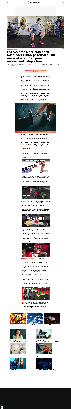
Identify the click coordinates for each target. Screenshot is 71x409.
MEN (9, 49)
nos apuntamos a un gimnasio (29, 75)
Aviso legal (21, 394)
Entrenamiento (14, 49)
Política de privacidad (38, 394)
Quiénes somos (16, 394)
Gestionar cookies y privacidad (29, 394)
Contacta (51, 394)
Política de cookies (46, 394)
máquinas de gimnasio (31, 204)
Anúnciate (55, 394)
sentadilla (39, 302)
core (45, 229)
